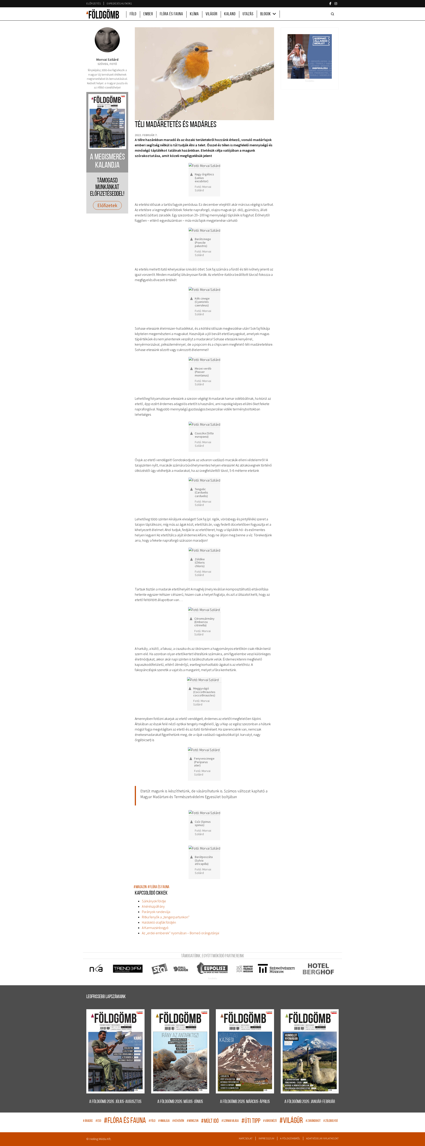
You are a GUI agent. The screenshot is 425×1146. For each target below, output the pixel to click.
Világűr (211, 14)
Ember (148, 14)
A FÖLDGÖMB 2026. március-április (245, 1101)
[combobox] (333, 14)
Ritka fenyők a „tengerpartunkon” (165, 917)
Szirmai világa (230, 1121)
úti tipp (250, 1121)
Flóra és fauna (171, 14)
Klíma (194, 14)
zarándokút (313, 1121)
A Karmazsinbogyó (155, 927)
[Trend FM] (128, 969)
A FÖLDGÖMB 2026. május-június (180, 1101)
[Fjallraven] (181, 969)
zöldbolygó (330, 1121)
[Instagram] (335, 4)
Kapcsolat (246, 1138)
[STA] (160, 969)
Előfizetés (93, 3)
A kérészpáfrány (153, 906)
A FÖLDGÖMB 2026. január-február (309, 1101)
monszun (192, 1121)
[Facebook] (330, 4)
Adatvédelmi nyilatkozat (322, 1138)
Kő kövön (178, 1121)
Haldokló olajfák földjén (159, 922)
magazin (140, 887)
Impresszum (266, 1138)
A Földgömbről (290, 1138)
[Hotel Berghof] (318, 969)
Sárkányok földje (154, 901)
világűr (291, 1121)
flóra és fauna (158, 887)
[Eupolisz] (212, 969)
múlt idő (210, 1121)
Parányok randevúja (156, 911)
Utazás (248, 14)
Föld (133, 14)
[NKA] (96, 969)
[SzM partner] (276, 969)
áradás (88, 1121)
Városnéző (270, 1121)
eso (98, 1121)
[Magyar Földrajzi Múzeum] (244, 969)
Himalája (164, 1121)
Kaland (230, 14)
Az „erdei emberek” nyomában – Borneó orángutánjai (180, 933)
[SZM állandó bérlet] (310, 56)
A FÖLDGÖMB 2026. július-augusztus (115, 1101)
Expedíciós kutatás (119, 3)
